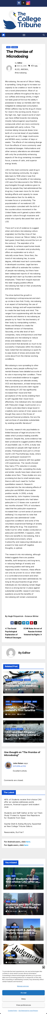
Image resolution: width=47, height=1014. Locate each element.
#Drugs (34, 66)
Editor (19, 63)
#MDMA (24, 69)
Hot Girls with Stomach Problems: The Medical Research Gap (20, 685)
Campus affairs (17, 701)
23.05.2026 (12, 962)
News (34, 701)
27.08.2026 (12, 886)
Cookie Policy (12, 1010)
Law (13, 955)
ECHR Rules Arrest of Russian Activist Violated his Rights (33, 631)
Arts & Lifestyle (17, 680)
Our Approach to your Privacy (28, 1010)
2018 (8, 47)
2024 (7, 701)
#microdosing (20, 73)
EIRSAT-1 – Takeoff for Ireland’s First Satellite (20, 709)
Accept (23, 993)
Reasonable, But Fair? (14, 832)
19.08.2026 (12, 911)
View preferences (23, 1005)
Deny (23, 999)
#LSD (17, 69)
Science (14, 47)
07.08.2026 (12, 937)
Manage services (23, 986)
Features (27, 701)
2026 (7, 680)
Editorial (15, 927)
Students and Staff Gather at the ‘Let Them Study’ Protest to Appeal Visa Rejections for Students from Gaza (23, 815)
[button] (43, 967)
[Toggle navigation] (23, 34)
